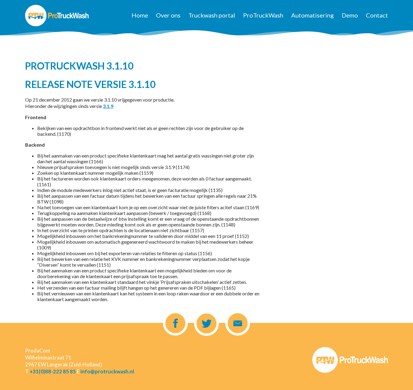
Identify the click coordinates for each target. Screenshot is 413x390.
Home (140, 15)
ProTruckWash (263, 15)
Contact (377, 15)
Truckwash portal (211, 15)
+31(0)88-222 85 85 (53, 371)
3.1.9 (108, 106)
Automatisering (312, 15)
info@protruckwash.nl (107, 371)
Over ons (168, 15)
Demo (350, 15)
